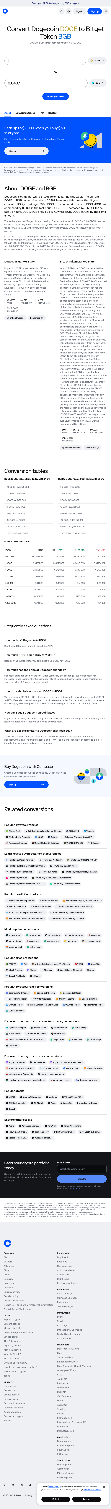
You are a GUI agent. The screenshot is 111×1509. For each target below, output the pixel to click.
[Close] (104, 1487)
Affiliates (9, 1266)
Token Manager (65, 1306)
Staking (61, 1321)
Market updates (12, 1349)
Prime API (62, 1426)
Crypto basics (11, 1336)
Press (7, 1274)
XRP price (62, 1454)
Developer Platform (68, 1348)
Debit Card (63, 1279)
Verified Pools (65, 1338)
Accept (86, 1499)
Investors (9, 1283)
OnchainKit (63, 1387)
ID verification (11, 1399)
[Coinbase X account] (4, 1485)
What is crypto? (12, 1358)
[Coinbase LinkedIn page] (13, 1485)
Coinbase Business (67, 1298)
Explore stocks (12, 1323)
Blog (6, 1270)
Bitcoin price (64, 1441)
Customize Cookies (92, 1489)
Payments (62, 1302)
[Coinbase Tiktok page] (30, 1485)
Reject (55, 1499)
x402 (59, 1374)
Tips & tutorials (12, 1341)
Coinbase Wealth (66, 1270)
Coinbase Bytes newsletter (18, 1332)
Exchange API (64, 1418)
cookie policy (55, 1486)
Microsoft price (65, 1473)
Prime (60, 1316)
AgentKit (62, 1405)
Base (59, 1353)
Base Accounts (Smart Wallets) (74, 1366)
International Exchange (69, 1329)
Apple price (63, 1468)
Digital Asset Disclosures (17, 1309)
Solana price (64, 1449)
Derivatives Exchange (69, 1334)
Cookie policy (11, 1296)
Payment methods (14, 1407)
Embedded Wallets (67, 1361)
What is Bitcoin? (12, 1354)
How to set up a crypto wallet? (20, 1367)
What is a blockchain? (15, 1362)
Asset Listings (65, 1293)
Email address (63, 1162)
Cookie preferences (14, 1300)
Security (8, 1279)
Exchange (62, 1325)
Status (7, 1420)
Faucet (61, 1413)
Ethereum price (65, 1445)
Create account (12, 1394)
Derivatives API (65, 1431)
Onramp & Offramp (67, 1370)
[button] (106, 11)
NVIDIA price (64, 1464)
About (7, 1257)
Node (60, 1400)
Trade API (62, 1379)
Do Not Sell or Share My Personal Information (28, 1305)
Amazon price (64, 1477)
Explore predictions (68, 1283)
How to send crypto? (15, 1371)
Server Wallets (65, 1357)
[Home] (5, 11)
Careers (8, 1261)
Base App (62, 1261)
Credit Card (63, 1274)
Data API (61, 1392)
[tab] (7, 113)
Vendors (8, 1287)
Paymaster (63, 1383)
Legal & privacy (12, 1292)
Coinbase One (64, 1266)
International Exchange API (71, 1422)
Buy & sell (62, 1257)
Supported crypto (13, 1416)
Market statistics (13, 1328)
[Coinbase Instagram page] (22, 1485)
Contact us (9, 1390)
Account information (15, 1403)
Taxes (7, 1375)
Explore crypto (12, 1319)
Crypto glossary (12, 1345)
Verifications (64, 1396)
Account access (12, 1412)
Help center (10, 1386)
